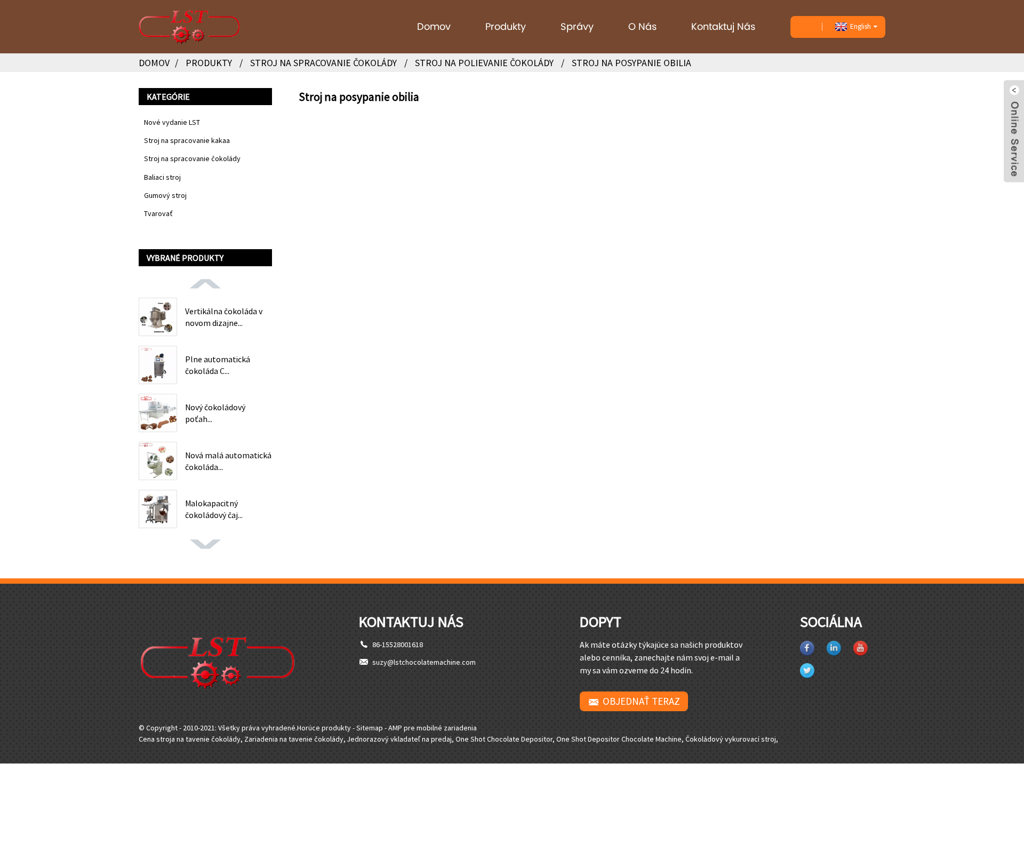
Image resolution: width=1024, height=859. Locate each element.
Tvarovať (158, 213)
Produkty (505, 26)
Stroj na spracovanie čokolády (323, 63)
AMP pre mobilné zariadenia (432, 728)
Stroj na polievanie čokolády (484, 63)
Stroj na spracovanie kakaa (187, 140)
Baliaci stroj (162, 177)
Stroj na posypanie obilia (631, 63)
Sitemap (369, 728)
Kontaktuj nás (723, 26)
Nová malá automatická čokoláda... (228, 461)
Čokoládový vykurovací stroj (730, 739)
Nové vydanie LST (172, 122)
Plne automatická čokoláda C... (217, 365)
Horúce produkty (324, 728)
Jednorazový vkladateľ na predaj (399, 739)
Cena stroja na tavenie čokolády (190, 739)
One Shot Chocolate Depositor (504, 739)
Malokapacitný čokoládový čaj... (214, 509)
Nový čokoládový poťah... (215, 413)
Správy (577, 26)
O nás (642, 26)
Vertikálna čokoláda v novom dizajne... (223, 317)
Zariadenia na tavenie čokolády (293, 739)
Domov (434, 26)
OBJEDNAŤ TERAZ (641, 701)
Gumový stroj (165, 195)
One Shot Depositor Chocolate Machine (619, 739)
